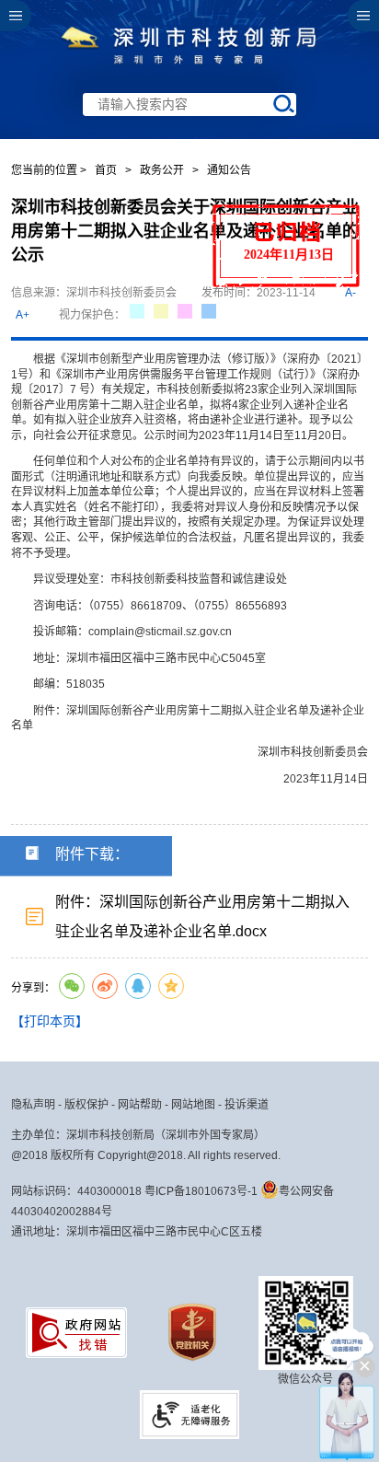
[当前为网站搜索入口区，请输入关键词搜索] (189, 69)
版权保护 (86, 1104)
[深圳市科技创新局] (189, 67)
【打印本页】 (49, 1021)
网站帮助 (140, 1104)
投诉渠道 (246, 1104)
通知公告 (229, 170)
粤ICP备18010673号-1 (201, 1191)
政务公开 (162, 170)
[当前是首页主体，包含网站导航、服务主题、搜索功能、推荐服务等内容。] (189, 69)
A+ (22, 314)
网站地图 (193, 1104)
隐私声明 (33, 1104)
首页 (106, 170)
